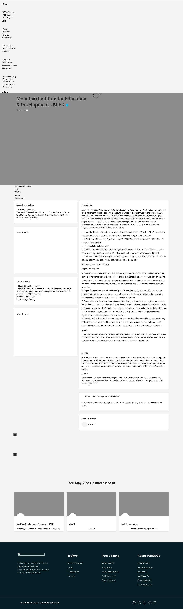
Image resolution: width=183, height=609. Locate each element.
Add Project (8, 17)
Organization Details (23, 186)
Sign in (5, 92)
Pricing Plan (8, 79)
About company (9, 76)
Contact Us (7, 87)
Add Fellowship (9, 48)
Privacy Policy (8, 82)
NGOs (4, 4)
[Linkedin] (149, 602)
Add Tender (8, 62)
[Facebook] (134, 602)
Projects (18, 192)
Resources (6, 68)
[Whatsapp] (155, 602)
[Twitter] (139, 602)
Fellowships (7, 38)
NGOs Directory (9, 12)
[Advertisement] (45, 252)
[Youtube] (144, 602)
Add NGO (6, 15)
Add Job (6, 32)
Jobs (4, 21)
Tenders (5, 52)
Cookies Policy (9, 84)
